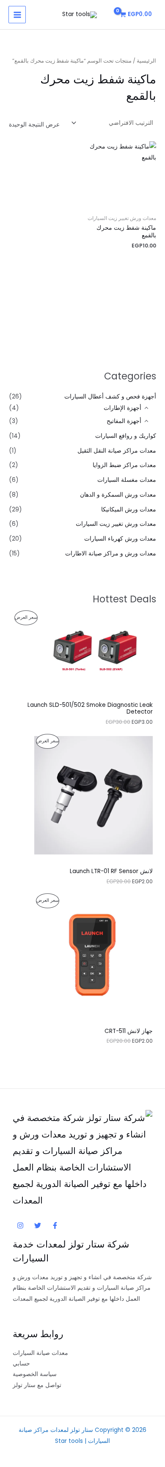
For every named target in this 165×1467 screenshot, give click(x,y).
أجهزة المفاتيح (124, 421)
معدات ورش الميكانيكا (128, 509)
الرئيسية (146, 60)
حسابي (21, 1364)
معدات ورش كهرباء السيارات (120, 539)
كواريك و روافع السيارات (125, 436)
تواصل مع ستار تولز (37, 1385)
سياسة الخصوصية (35, 1374)
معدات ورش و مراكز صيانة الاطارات (110, 553)
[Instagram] (20, 1225)
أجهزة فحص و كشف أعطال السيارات (110, 397)
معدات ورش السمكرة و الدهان (118, 495)
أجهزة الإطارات (122, 408)
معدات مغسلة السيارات (126, 480)
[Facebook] (55, 1225)
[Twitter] (37, 1225)
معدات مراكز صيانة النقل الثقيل (116, 451)
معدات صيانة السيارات (40, 1353)
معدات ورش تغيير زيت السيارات (116, 524)
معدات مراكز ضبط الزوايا (124, 465)
